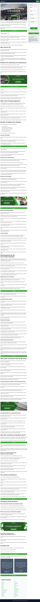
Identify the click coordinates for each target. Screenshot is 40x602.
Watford (15, 584)
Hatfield (2, 588)
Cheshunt (5, 551)
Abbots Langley (16, 585)
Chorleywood (16, 594)
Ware (15, 551)
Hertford (13, 551)
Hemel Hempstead (16, 589)
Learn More (13, 442)
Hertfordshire (16, 583)
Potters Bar (2, 587)
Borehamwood (3, 592)
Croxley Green (16, 590)
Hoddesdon (2, 551)
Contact (38, 1)
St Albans (2, 594)
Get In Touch (34, 33)
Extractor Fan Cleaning (3, 21)
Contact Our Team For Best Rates (13, 86)
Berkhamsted (16, 595)
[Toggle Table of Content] (8, 33)
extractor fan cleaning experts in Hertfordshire (9, 221)
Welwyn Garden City (4, 589)
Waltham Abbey (9, 551)
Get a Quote (13, 15)
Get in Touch (14, 146)
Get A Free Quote (14, 575)
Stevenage (2, 593)
